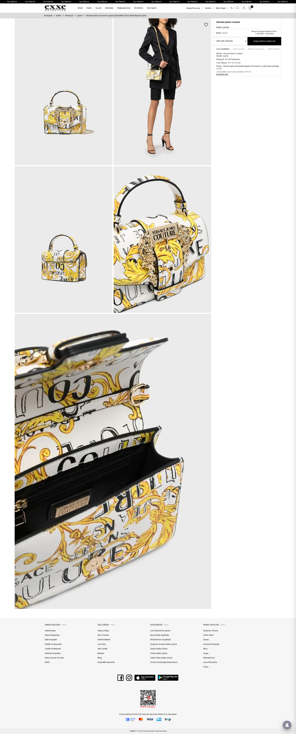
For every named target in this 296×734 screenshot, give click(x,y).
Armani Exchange (211, 644)
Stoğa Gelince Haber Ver (264, 41)
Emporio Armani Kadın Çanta (163, 644)
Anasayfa (48, 15)
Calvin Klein (208, 635)
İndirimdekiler (104, 639)
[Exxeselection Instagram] (129, 679)
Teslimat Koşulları (53, 653)
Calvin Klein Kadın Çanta (161, 657)
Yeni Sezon (152, 7)
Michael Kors (209, 657)
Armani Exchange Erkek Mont (163, 662)
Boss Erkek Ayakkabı (159, 635)
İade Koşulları (239, 49)
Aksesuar (69, 15)
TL (232, 8)
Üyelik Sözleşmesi (53, 648)
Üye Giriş (102, 644)
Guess (206, 639)
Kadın (89, 7)
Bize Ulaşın (221, 8)
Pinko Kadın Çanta (158, 653)
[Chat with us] (287, 725)
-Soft (132, 731)
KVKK (47, 662)
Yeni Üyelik (102, 648)
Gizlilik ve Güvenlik (53, 644)
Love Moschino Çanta (160, 630)
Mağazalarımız (123, 7)
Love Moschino (210, 662)
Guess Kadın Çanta (158, 648)
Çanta (79, 15)
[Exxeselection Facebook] (120, 679)
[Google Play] (168, 679)
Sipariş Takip (103, 630)
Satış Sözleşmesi (52, 635)
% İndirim (138, 7)
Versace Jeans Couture (228, 22)
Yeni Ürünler (103, 635)
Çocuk (98, 7)
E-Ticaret (139, 731)
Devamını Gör (222, 74)
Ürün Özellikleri (223, 49)
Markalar (109, 7)
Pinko (205, 667)
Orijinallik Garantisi (106, 662)
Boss (205, 648)
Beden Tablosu (274, 49)
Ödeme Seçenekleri (256, 49)
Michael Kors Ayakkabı (160, 639)
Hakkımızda (50, 630)
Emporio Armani (210, 630)
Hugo (205, 653)
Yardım (208, 8)
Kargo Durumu (193, 8)
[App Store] (144, 679)
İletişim (101, 653)
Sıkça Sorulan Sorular (54, 657)
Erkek (80, 7)
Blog (100, 657)
